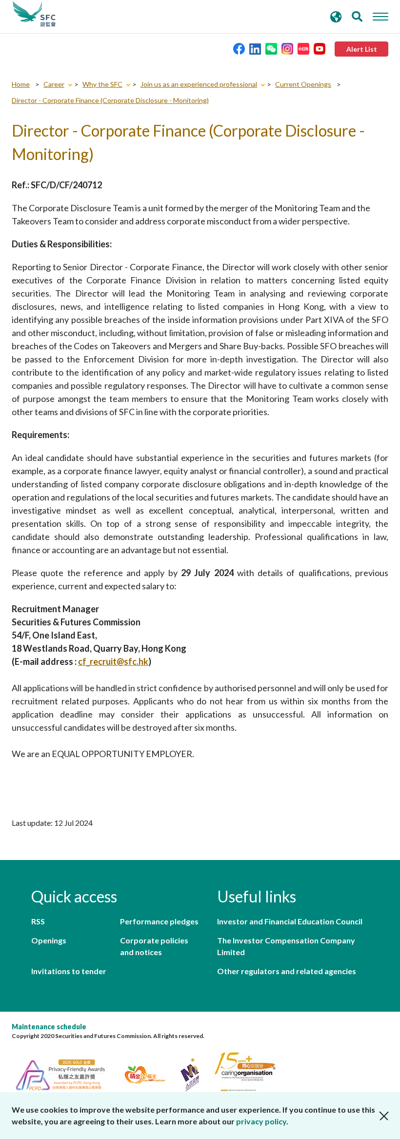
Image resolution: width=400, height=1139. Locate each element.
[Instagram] (287, 48)
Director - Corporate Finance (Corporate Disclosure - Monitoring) (110, 100)
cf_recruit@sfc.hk (113, 661)
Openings (48, 940)
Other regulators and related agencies (286, 971)
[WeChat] (271, 48)
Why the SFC (102, 84)
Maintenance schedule (49, 1026)
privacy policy (261, 1121)
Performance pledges (159, 921)
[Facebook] (239, 48)
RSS (38, 921)
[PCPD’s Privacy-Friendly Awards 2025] (66, 1073)
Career (53, 84)
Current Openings (303, 84)
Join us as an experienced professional (198, 84)
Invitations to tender (68, 971)
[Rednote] (303, 48)
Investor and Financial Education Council (289, 921)
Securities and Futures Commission (34, 14)
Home (21, 84)
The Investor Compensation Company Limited (286, 946)
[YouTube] (319, 48)
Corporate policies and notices (154, 946)
